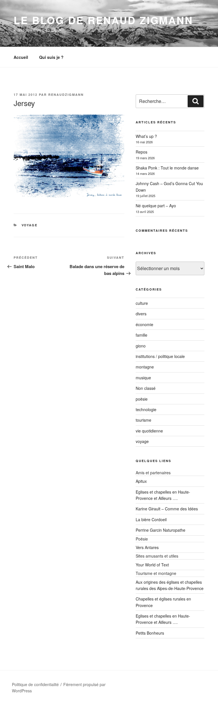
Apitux (141, 481)
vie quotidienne (149, 431)
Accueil (21, 57)
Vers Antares (147, 547)
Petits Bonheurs (150, 633)
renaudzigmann (66, 94)
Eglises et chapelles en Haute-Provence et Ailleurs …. (163, 619)
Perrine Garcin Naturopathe (160, 530)
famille (141, 335)
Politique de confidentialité (35, 684)
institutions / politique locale (160, 356)
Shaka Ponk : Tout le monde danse (167, 168)
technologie (146, 409)
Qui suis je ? (51, 57)
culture (142, 303)
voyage (30, 225)
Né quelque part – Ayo (156, 205)
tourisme (143, 420)
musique (143, 377)
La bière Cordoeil (151, 519)
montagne (145, 367)
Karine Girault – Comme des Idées (167, 509)
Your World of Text (152, 565)
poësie (142, 399)
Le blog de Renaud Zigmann (103, 20)
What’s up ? (146, 136)
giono (141, 346)
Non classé (146, 388)
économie (144, 324)
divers (141, 313)
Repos (141, 152)
